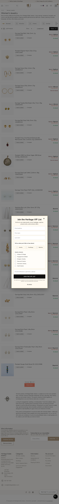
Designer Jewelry (21, 259)
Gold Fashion (20, 266)
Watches (41, 247)
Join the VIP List (29, 276)
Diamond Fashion (21, 261)
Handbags (30, 247)
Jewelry (21, 247)
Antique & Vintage (21, 254)
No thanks (29, 284)
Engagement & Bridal (22, 256)
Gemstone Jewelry (21, 263)
